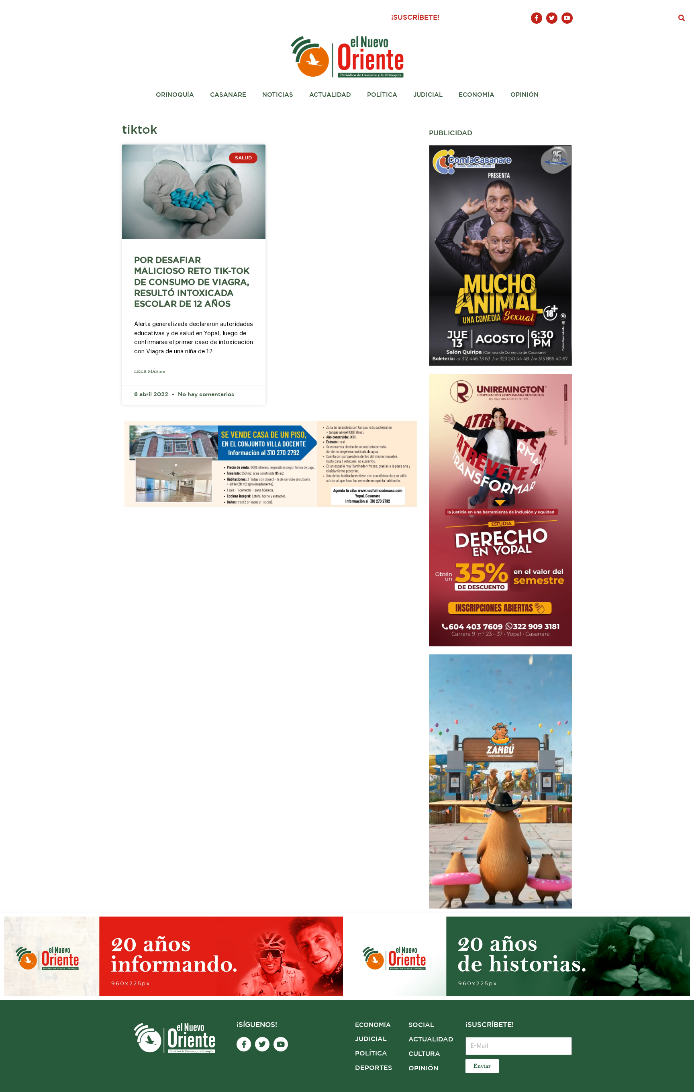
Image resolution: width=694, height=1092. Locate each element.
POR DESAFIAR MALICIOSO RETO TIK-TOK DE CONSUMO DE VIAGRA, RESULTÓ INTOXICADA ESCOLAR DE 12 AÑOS (191, 282)
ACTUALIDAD (430, 1040)
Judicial (428, 95)
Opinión (524, 95)
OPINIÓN (423, 1069)
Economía (476, 95)
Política (382, 95)
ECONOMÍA (373, 1025)
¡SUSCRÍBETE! (415, 18)
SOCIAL (421, 1025)
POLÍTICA (371, 1054)
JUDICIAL (371, 1039)
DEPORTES (373, 1068)
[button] (682, 18)
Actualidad (330, 95)
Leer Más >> (149, 371)
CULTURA (424, 1054)
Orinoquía (175, 95)
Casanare (228, 95)
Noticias (277, 95)
